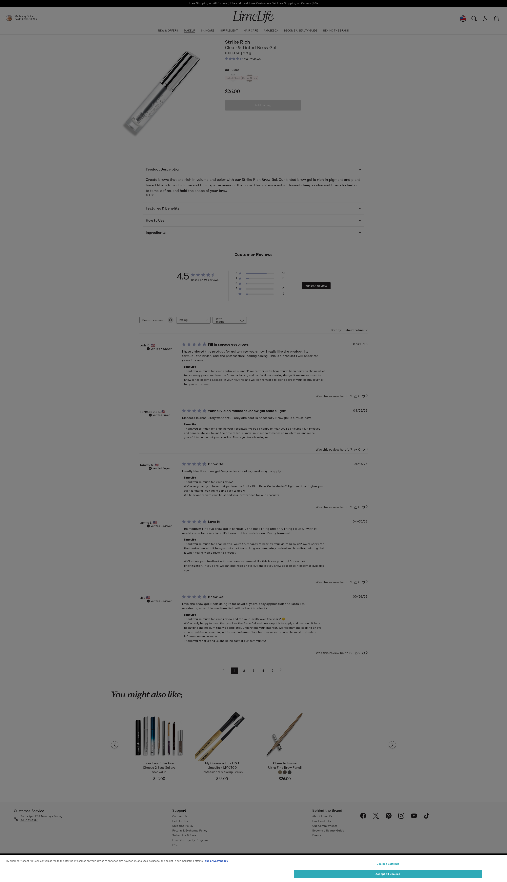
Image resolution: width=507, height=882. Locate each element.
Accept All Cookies (387, 873)
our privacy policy (216, 860)
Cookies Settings (388, 863)
